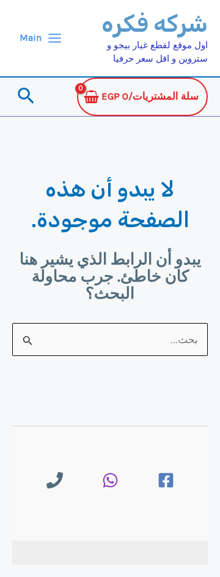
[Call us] (54, 480)
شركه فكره (154, 24)
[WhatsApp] (110, 480)
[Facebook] (165, 480)
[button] (25, 96)
